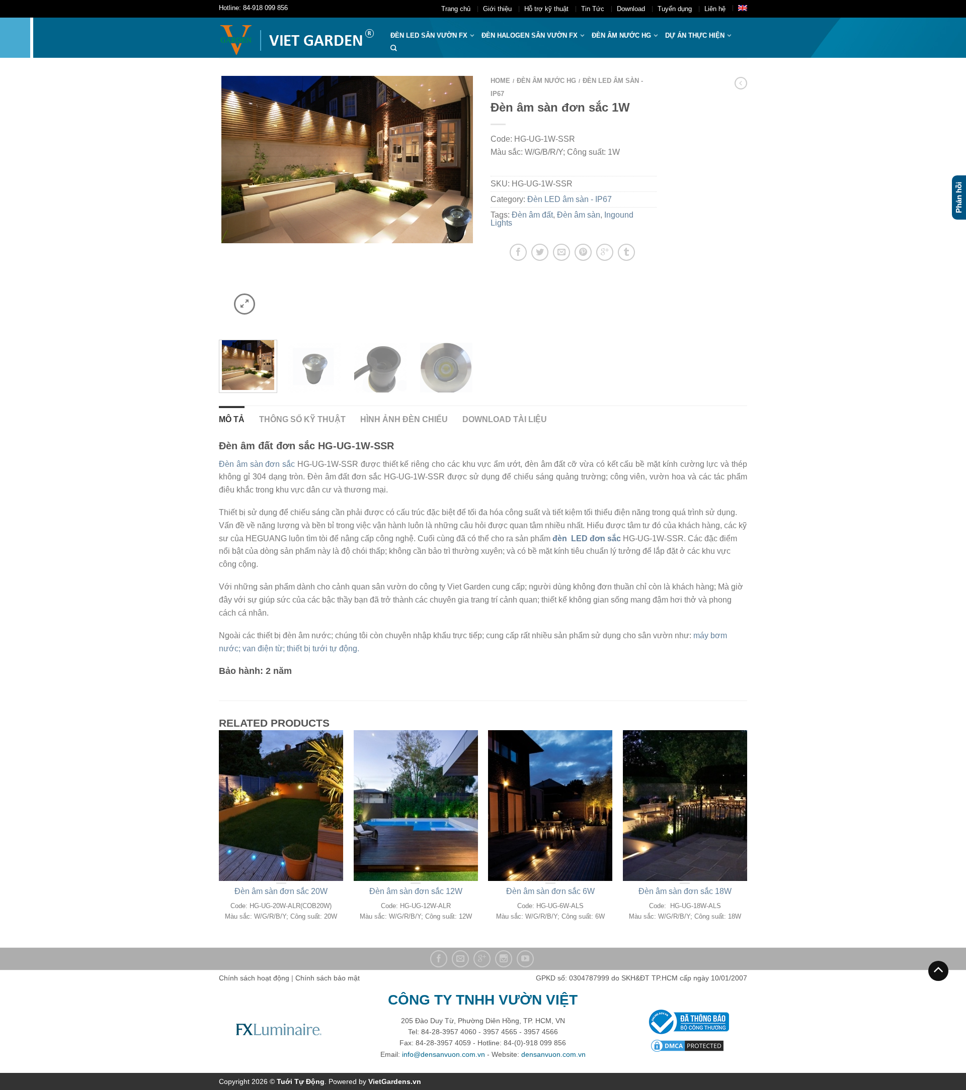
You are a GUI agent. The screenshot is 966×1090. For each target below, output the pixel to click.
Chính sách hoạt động (254, 978)
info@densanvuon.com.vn (443, 1054)
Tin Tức (592, 9)
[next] (462, 201)
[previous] (232, 201)
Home (500, 80)
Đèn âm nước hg (621, 35)
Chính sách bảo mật (327, 978)
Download (631, 9)
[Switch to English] (742, 8)
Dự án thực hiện (695, 35)
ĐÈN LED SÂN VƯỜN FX (428, 35)
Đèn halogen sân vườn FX (529, 35)
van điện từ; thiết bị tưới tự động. (301, 648)
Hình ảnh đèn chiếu (404, 419)
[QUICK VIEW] (281, 805)
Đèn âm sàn (578, 215)
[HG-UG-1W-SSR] (446, 366)
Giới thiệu (497, 9)
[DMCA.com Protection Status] (687, 1045)
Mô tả (232, 419)
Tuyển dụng (675, 9)
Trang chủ (455, 9)
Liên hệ (715, 9)
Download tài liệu (504, 419)
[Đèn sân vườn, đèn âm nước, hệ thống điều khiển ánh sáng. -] (297, 38)
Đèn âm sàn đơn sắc (257, 464)
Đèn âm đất (532, 215)
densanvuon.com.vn (553, 1054)
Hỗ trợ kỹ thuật (546, 9)
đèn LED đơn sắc (585, 538)
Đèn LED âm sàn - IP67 (569, 199)
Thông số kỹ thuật (302, 419)
